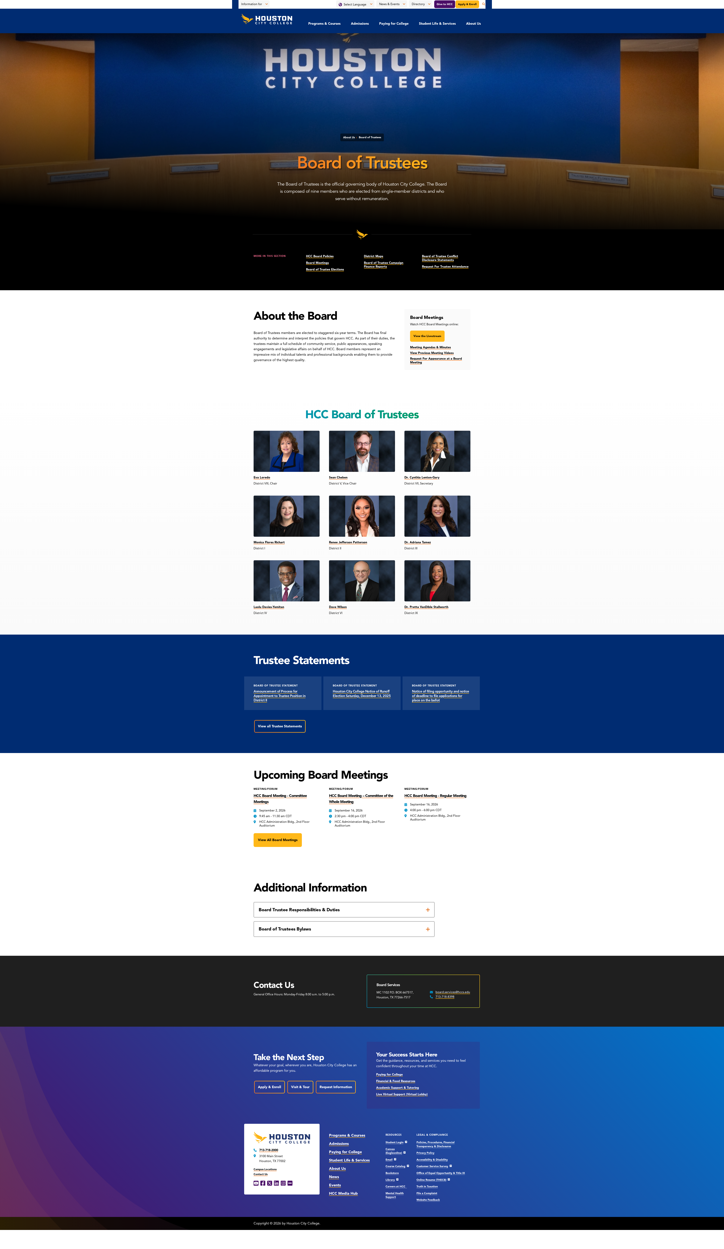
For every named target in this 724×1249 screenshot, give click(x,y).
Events (335, 1185)
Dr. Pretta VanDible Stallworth (426, 607)
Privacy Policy (425, 1153)
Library (390, 1179)
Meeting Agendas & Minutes (430, 347)
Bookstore (392, 1173)
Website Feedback (428, 1199)
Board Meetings (317, 263)
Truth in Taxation (427, 1186)
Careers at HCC (396, 1186)
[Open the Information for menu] (266, 4)
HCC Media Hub (343, 1193)
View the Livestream (427, 336)
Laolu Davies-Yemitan (269, 607)
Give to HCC (445, 4)
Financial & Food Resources (395, 1081)
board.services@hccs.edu (453, 992)
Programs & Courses (324, 23)
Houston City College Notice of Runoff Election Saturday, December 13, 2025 (362, 693)
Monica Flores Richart (269, 542)
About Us (473, 23)
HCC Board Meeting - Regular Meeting (435, 795)
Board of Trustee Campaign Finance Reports (383, 265)
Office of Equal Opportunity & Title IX (440, 1173)
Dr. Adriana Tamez (417, 542)
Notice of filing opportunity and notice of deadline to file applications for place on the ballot (440, 695)
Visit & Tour (300, 1087)
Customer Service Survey (432, 1166)
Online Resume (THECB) (431, 1179)
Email (389, 1159)
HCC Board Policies (320, 256)
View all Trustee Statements (280, 726)
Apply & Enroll (467, 4)
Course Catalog (395, 1166)
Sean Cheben (338, 477)
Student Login (394, 1142)
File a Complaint (426, 1193)
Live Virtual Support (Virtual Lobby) (402, 1094)
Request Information (336, 1087)
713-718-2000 (268, 1150)
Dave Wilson (338, 607)
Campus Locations (265, 1169)
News (334, 1177)
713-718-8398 (445, 997)
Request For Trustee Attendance (445, 267)
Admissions (360, 23)
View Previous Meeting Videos (432, 353)
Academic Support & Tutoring (397, 1088)
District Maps (373, 256)
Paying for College (394, 23)
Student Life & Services (437, 23)
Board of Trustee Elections (325, 269)
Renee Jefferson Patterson (348, 542)
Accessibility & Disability (432, 1159)
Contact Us (261, 1174)
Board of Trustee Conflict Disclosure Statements (440, 258)
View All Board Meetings (278, 840)
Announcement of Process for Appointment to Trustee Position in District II (279, 695)
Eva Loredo (262, 477)
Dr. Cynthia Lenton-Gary (421, 477)
